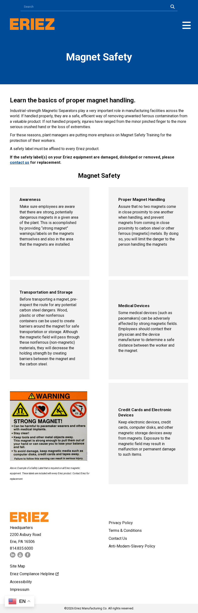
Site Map (17, 566)
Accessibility (21, 582)
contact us (19, 162)
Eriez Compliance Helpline (32, 574)
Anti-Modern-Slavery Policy (132, 546)
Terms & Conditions (125, 530)
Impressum (19, 589)
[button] (186, 25)
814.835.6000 (21, 548)
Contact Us (118, 538)
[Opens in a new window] (12, 556)
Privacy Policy (121, 523)
